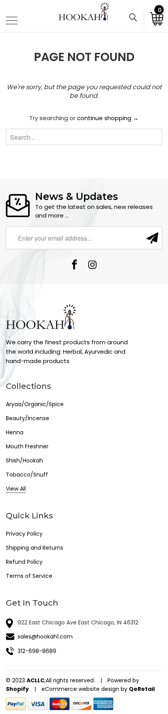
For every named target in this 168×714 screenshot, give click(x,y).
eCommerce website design (80, 689)
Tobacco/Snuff (27, 474)
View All (16, 489)
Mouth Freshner (27, 446)
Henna (14, 432)
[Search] (136, 18)
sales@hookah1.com (45, 636)
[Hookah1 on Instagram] (92, 265)
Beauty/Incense (27, 418)
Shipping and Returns (34, 548)
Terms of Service (29, 576)
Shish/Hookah (24, 460)
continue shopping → (108, 118)
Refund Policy (24, 562)
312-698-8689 (37, 651)
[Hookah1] (84, 16)
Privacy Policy (24, 534)
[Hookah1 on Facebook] (74, 265)
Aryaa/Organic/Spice (35, 404)
